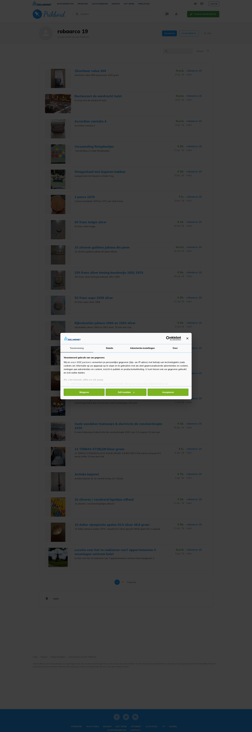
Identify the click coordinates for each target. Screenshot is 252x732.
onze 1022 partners (81, 362)
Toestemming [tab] (77, 348)
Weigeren (84, 392)
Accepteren (168, 392)
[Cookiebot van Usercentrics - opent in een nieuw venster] (168, 338)
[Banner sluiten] (187, 338)
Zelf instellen (124, 392)
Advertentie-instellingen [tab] (142, 348)
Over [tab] (175, 348)
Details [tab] (109, 348)
